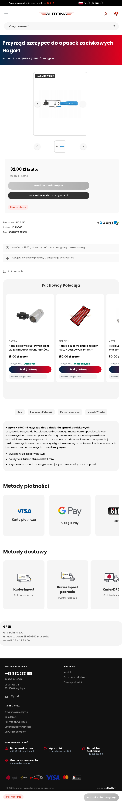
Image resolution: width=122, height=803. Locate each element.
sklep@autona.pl (14, 679)
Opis (19, 412)
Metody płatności (70, 412)
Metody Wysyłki (96, 412)
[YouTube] (6, 697)
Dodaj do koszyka (30, 369)
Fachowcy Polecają (41, 412)
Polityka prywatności (16, 721)
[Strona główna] (56, 14)
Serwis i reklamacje (15, 731)
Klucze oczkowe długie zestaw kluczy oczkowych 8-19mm (78, 347)
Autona (6, 58)
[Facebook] (18, 697)
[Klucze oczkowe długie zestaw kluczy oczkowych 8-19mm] (80, 317)
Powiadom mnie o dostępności (48, 195)
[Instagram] (12, 697)
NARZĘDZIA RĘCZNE (27, 58)
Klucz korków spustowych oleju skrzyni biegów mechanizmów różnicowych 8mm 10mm (29, 349)
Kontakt (68, 672)
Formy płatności (73, 682)
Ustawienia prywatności (18, 726)
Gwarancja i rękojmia (16, 712)
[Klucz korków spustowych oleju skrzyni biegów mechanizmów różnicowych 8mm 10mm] (30, 317)
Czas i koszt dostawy (75, 677)
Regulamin (11, 717)
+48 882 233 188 (18, 674)
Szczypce (48, 58)
